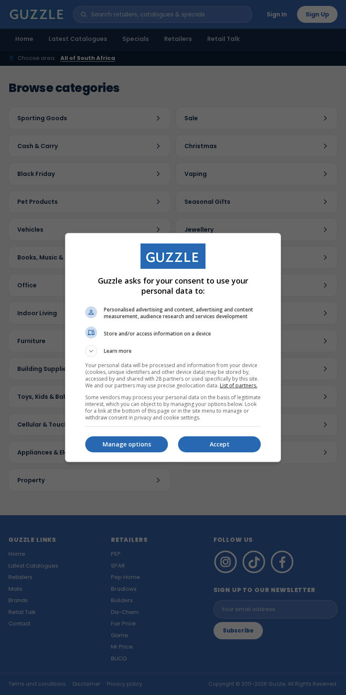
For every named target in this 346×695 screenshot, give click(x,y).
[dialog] (173, 347)
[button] (173, 351)
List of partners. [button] (238, 385)
